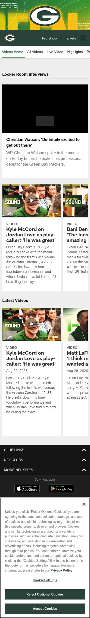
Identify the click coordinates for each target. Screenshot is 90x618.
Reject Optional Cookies (45, 594)
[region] (45, 557)
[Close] (84, 504)
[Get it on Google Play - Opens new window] (61, 491)
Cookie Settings (45, 580)
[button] (45, 121)
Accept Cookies (45, 609)
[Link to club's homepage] (10, 36)
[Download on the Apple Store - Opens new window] (27, 489)
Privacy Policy (22, 570)
